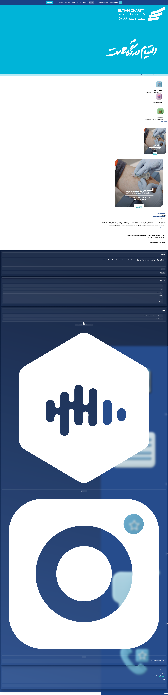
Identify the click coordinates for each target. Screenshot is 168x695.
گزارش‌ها (73, 2)
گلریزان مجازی (156, 75)
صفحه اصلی (91, 2)
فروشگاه (161, 75)
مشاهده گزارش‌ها (162, 676)
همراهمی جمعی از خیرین (157, 102)
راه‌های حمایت (67, 2)
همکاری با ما (79, 2)
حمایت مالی (49, 2)
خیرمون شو (61, 2)
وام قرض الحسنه (160, 117)
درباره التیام (85, 2)
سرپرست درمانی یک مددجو (157, 90)
